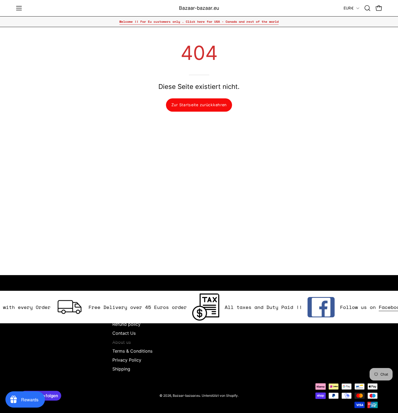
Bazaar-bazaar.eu (199, 8)
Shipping (121, 369)
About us (121, 342)
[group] (199, 22)
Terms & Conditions (132, 351)
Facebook (384, 307)
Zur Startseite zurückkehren (199, 104)
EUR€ (349, 8)
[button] (367, 8)
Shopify (232, 395)
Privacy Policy (126, 360)
